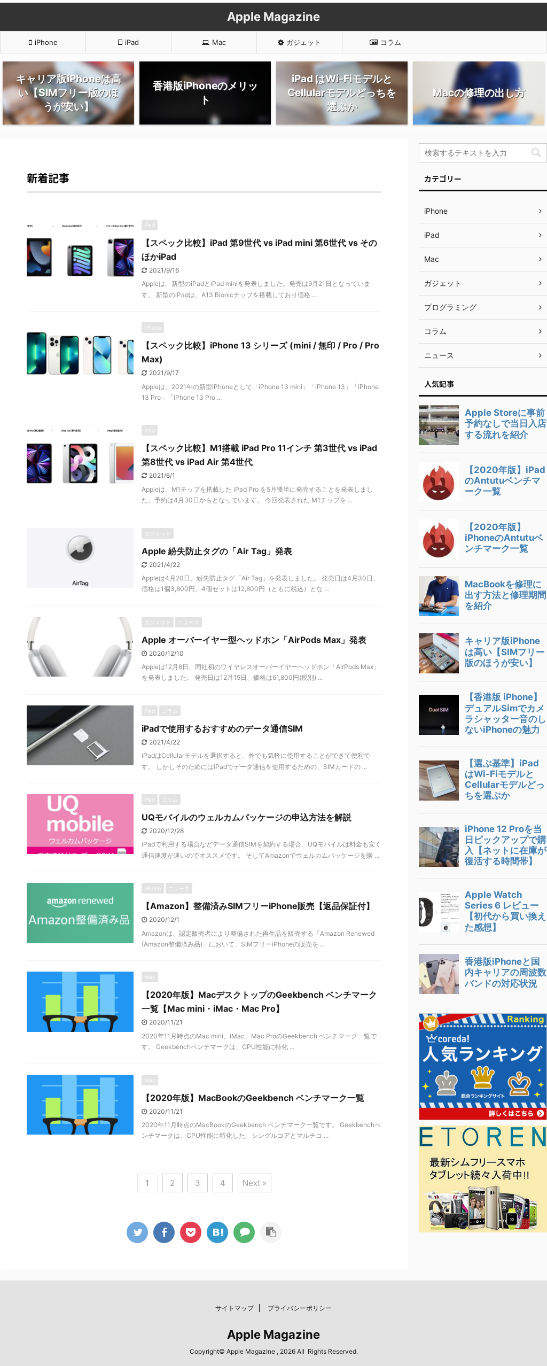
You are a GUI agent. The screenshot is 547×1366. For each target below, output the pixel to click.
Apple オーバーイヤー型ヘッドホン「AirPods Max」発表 (254, 639)
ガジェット (303, 42)
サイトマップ (234, 1308)
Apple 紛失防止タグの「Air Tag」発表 (217, 551)
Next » (255, 1183)
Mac (219, 42)
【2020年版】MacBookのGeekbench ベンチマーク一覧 (253, 1097)
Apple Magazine (273, 17)
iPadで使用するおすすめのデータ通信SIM (222, 728)
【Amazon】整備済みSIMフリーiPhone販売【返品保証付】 (258, 906)
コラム (390, 42)
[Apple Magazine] (217, 1232)
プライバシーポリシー (300, 1308)
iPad (132, 42)
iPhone (46, 42)
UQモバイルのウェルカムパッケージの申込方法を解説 (246, 817)
